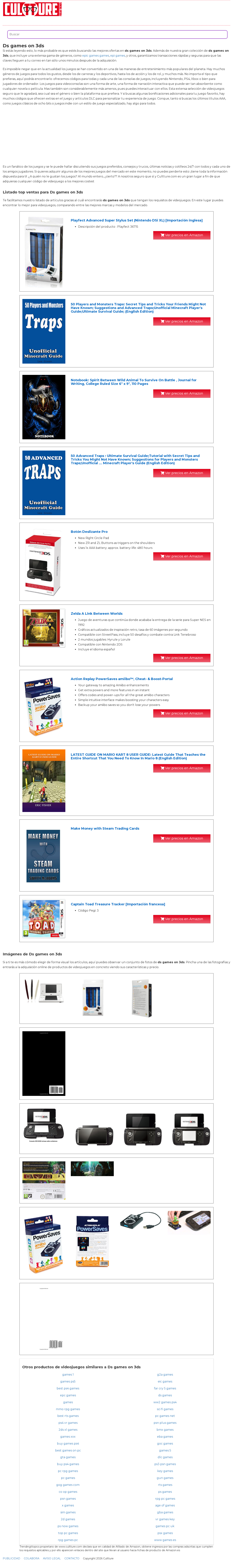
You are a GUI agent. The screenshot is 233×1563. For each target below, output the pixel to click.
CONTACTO (71, 1558)
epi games (117, 55)
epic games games (95, 55)
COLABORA (31, 1558)
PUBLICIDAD (11, 1558)
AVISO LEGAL (52, 1558)
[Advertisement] (116, 135)
